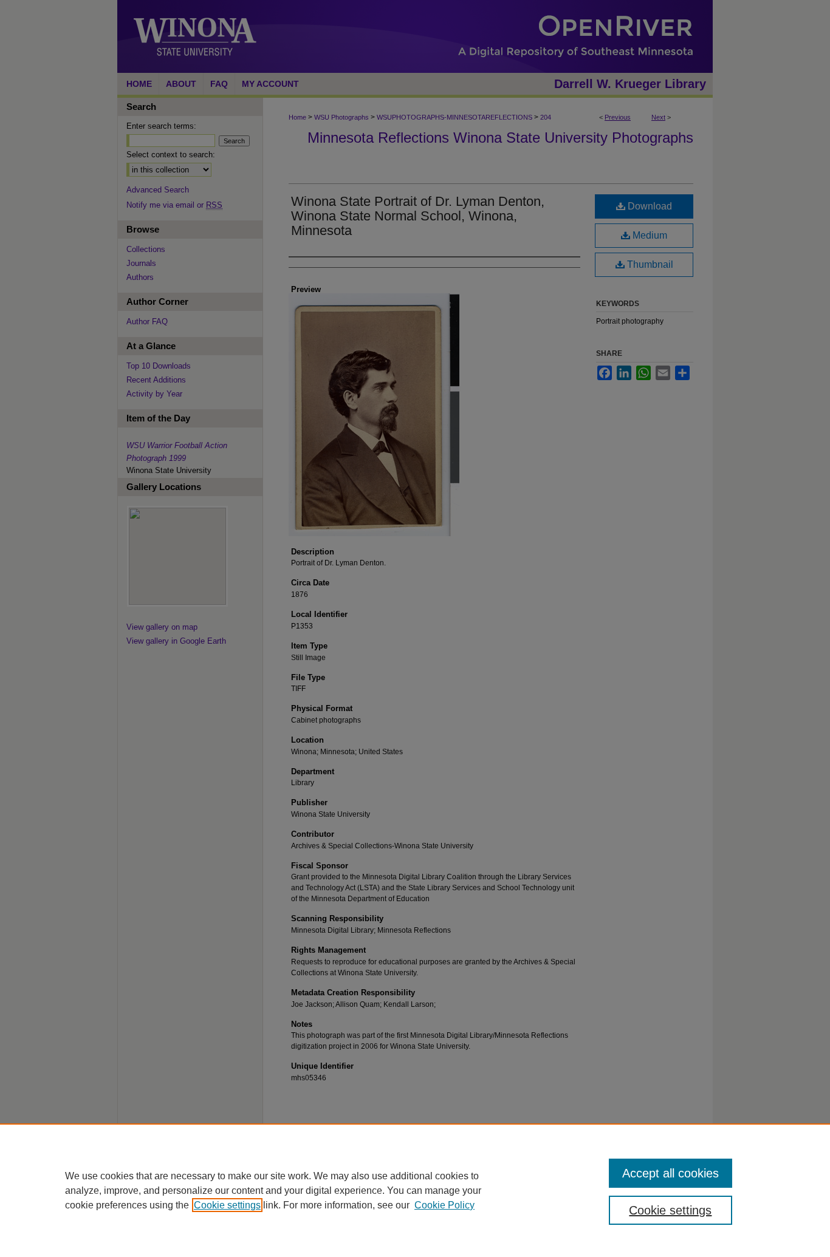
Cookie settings (227, 1205)
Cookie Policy (444, 1205)
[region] (415, 1190)
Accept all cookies (670, 1173)
